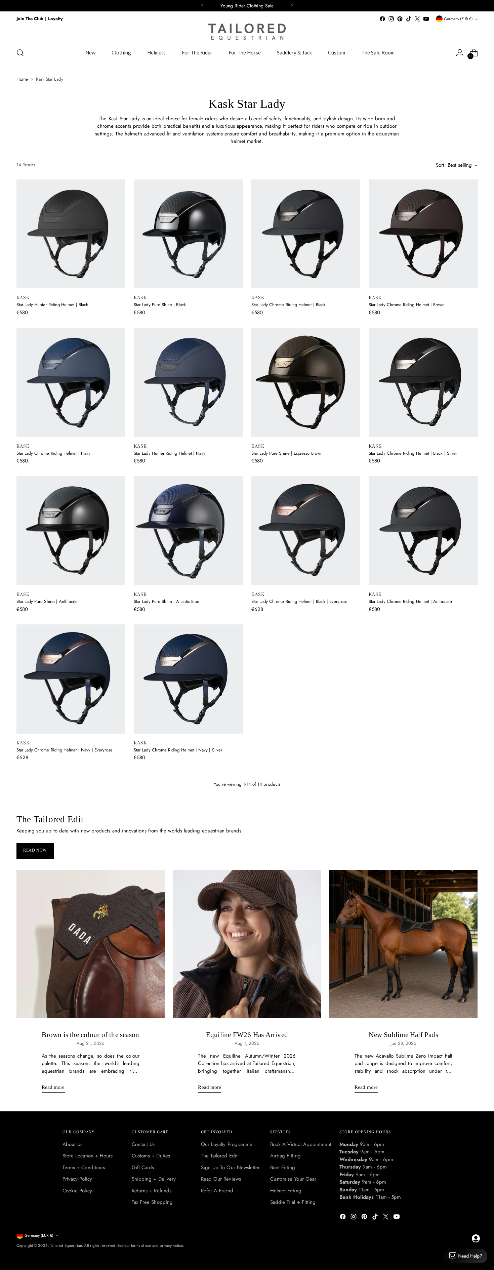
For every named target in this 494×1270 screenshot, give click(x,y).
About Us (73, 1144)
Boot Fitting (282, 1167)
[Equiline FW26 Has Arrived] (247, 944)
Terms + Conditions (84, 1167)
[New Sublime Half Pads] (403, 944)
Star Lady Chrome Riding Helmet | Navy (53, 453)
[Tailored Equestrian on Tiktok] (409, 19)
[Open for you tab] (476, 1238)
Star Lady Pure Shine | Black (160, 304)
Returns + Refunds (151, 1190)
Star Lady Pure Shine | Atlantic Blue (166, 601)
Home (22, 79)
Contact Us (143, 1144)
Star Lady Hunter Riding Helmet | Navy (169, 453)
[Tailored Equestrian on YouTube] (426, 19)
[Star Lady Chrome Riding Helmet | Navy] (71, 382)
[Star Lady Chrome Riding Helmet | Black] (306, 234)
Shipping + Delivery (154, 1179)
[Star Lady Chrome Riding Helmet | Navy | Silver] (188, 679)
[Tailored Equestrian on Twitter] (417, 19)
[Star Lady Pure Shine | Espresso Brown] (306, 382)
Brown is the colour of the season (90, 1035)
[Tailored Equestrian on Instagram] (391, 19)
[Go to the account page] (459, 52)
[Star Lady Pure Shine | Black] (188, 234)
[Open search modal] (20, 52)
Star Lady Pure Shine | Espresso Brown (287, 453)
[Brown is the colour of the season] (90, 944)
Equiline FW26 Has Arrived (247, 1035)
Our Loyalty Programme (227, 1144)
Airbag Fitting (285, 1155)
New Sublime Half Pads (403, 1035)
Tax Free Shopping (152, 1202)
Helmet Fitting (285, 1190)
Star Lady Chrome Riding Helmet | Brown (407, 304)
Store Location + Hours (88, 1155)
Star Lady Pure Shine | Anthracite (47, 601)
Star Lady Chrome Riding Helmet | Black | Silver (413, 453)
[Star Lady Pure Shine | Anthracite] (71, 530)
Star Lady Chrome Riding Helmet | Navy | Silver (178, 750)
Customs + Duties (151, 1155)
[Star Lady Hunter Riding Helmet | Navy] (188, 382)
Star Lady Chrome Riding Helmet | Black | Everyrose (299, 601)
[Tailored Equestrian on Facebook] (382, 19)
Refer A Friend (217, 1190)
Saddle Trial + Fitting (293, 1202)
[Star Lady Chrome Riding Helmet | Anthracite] (423, 530)
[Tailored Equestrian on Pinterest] (400, 19)
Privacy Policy (77, 1179)
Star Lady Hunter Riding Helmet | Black (52, 304)
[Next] (291, 5)
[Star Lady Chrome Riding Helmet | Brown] (423, 234)
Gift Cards (143, 1167)
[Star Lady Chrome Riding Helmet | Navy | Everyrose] (71, 679)
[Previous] (202, 5)
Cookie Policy (77, 1190)
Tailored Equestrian (66, 1245)
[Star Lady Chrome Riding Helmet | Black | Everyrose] (306, 530)
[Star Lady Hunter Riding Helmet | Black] (71, 234)
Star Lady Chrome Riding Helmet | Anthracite (410, 601)
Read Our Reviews (221, 1179)
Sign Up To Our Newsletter (230, 1167)
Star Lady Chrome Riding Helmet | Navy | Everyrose (64, 750)
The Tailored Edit (219, 1155)
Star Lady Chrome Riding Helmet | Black (288, 304)
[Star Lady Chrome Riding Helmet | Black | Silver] (423, 382)
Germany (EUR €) (458, 19)
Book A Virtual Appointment (301, 1144)
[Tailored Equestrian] (247, 32)
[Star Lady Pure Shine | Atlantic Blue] (188, 530)
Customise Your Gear (293, 1179)
